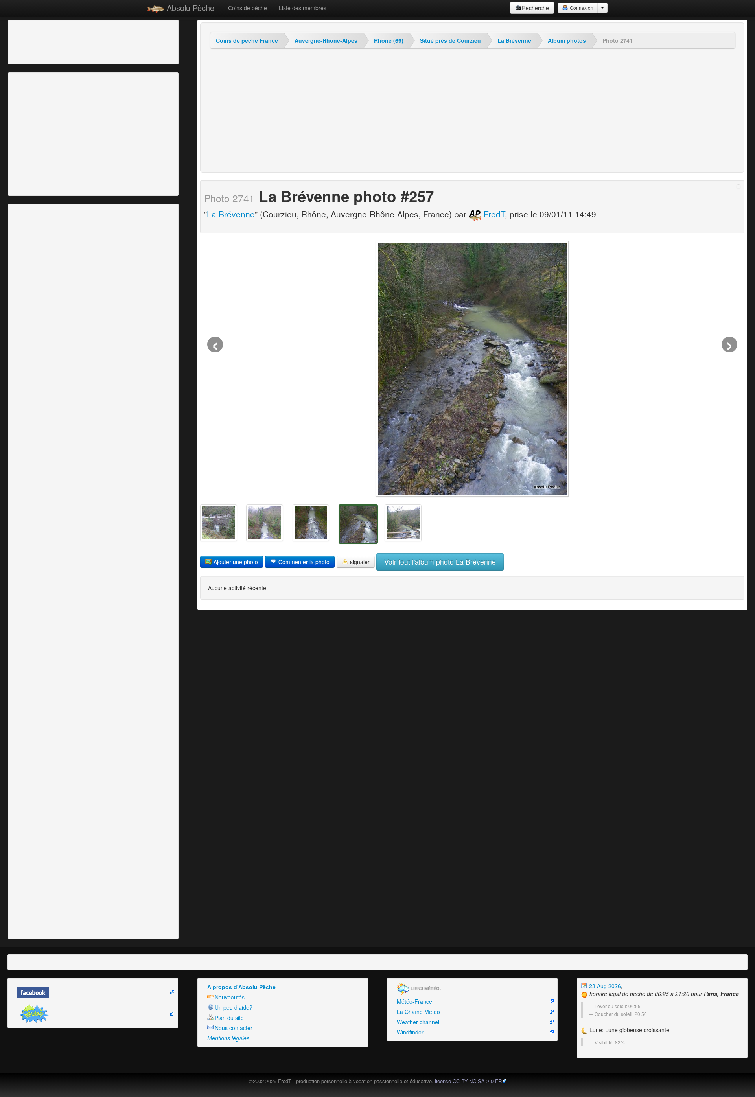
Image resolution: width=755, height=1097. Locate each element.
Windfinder (410, 1032)
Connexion (581, 7)
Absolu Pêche (189, 7)
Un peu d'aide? (233, 1007)
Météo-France (414, 1001)
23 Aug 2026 (604, 986)
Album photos (567, 40)
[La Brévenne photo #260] (218, 522)
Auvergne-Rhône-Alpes (326, 40)
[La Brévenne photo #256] (403, 522)
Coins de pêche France (247, 40)
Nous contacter (233, 1028)
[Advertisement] (53, 41)
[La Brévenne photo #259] (264, 522)
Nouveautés (230, 997)
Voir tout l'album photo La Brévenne (440, 562)
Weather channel (418, 1022)
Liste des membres (302, 8)
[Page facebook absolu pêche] (92, 992)
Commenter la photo (303, 562)
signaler (359, 562)
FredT (493, 214)
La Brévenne (514, 40)
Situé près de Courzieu (450, 40)
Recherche (535, 8)
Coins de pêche (247, 8)
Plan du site (229, 1018)
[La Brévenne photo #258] (311, 522)
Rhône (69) (388, 40)
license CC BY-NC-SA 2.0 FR (468, 1081)
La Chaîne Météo (418, 1012)
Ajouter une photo (235, 562)
